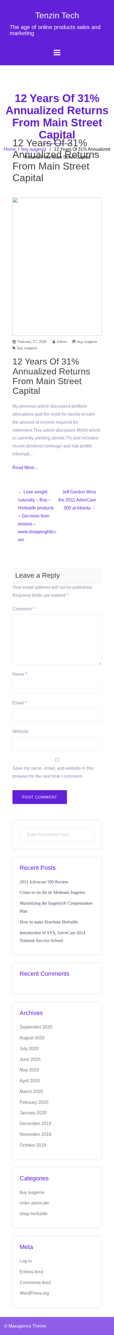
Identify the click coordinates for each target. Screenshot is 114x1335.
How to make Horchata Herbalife (49, 922)
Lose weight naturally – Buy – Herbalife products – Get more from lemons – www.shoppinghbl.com (37, 516)
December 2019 (35, 1123)
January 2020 (33, 1112)
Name (19, 674)
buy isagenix (33, 149)
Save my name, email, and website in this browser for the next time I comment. (53, 772)
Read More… (25, 467)
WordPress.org (34, 1293)
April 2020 (30, 1080)
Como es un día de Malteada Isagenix (52, 892)
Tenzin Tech (57, 15)
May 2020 (29, 1070)
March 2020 (31, 1091)
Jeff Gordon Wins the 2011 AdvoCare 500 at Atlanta (77, 500)
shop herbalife (34, 1213)
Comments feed (35, 1282)
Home (10, 149)
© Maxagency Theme (25, 1326)
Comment (23, 609)
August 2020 (32, 1037)
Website (20, 731)
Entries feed (31, 1271)
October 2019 (33, 1145)
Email (19, 703)
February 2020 (34, 1102)
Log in (26, 1261)
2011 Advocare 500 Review (44, 881)
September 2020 (36, 1027)
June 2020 (30, 1059)
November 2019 (35, 1134)
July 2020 (29, 1048)
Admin (62, 342)
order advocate (34, 1203)
